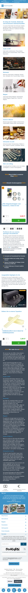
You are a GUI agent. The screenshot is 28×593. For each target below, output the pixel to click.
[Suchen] (9, 590)
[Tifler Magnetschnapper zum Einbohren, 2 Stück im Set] (14, 194)
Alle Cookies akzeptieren (14, 585)
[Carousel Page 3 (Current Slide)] (16, 306)
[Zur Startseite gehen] (7, 6)
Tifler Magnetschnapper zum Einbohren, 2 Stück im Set (11, 204)
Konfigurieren (18, 581)
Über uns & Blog (19, 569)
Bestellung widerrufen (14, 563)
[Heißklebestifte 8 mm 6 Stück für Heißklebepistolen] (14, 321)
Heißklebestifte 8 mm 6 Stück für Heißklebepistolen (12, 331)
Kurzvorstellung (18, 570)
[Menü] (3, 590)
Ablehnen (10, 581)
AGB (10, 558)
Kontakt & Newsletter (10, 570)
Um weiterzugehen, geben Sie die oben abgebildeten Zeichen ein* (14, 552)
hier (13, 501)
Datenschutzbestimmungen (12, 557)
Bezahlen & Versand (8, 569)
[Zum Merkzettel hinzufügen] (23, 199)
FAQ (14, 569)
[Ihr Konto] (24, 590)
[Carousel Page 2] (14, 306)
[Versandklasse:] (5, 216)
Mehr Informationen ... (17, 578)
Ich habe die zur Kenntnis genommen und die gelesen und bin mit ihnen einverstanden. (12, 558)
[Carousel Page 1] (11, 306)
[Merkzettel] (19, 590)
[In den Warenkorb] (19, 220)
